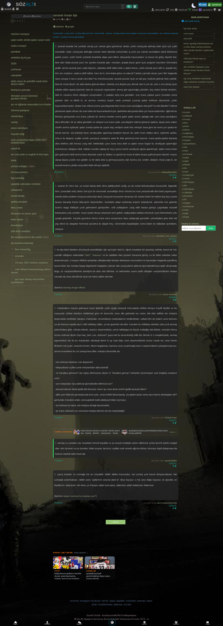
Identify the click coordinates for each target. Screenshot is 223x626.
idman (186, 130)
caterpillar (16, 75)
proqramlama (189, 144)
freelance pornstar (20, 90)
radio (195, 9)
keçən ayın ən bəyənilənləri (148, 33)
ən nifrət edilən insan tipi (84, 33)
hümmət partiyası (20, 110)
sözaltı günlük (58, 33)
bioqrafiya (187, 196)
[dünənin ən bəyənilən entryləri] (215, 9)
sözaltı (186, 112)
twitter (104, 601)
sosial (185, 179)
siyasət (186, 140)
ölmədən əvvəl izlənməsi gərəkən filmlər (31, 97)
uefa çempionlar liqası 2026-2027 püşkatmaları (29, 141)
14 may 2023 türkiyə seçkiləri (31, 262)
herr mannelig (22, 249)
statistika (131, 601)
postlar (182, 9)
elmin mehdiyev (19, 128)
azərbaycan (188, 206)
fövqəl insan (171, 417)
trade (13, 160)
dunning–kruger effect (73, 287)
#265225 (172, 506)
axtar (211, 228)
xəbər (185, 161)
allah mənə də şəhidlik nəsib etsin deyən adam (29, 82)
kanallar (190, 108)
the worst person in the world (30, 237)
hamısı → (173, 432)
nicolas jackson (19, 172)
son (172, 9)
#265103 (172, 463)
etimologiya (188, 182)
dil (184, 199)
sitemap (141, 601)
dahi (87, 255)
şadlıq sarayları (19, 201)
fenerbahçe (32, 225)
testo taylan (17, 219)
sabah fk (15, 148)
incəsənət (187, 154)
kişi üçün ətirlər (199, 28)
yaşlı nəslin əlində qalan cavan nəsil (30, 40)
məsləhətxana (200, 17)
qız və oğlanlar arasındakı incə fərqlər (31, 104)
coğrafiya (187, 192)
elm (184, 147)
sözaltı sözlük (99, 33)
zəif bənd (16, 69)
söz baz (127, 604)
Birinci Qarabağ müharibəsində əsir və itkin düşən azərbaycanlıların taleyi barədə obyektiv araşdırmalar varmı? (199, 48)
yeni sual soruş (191, 21)
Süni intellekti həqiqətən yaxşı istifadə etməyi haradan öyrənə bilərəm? (199, 70)
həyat (185, 217)
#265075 (172, 420)
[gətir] (129, 6)
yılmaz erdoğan (22, 166)
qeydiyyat (216, 4)
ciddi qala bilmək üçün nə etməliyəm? (199, 60)
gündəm (37, 16)
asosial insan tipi (65, 15)
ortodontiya (17, 116)
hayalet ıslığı (17, 134)
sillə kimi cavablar (20, 231)
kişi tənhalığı (17, 178)
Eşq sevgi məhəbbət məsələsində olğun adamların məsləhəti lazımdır (199, 80)
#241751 (172, 239)
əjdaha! (59, 172)
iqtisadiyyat (188, 189)
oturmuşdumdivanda (167, 503)
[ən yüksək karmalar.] (219, 9)
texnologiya (188, 137)
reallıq (14, 122)
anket (185, 158)
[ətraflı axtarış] (135, 6)
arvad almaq (32, 196)
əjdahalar (60, 26)
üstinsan (97, 255)
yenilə (28, 16)
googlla (70, 26)
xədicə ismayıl (18, 46)
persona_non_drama (167, 236)
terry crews (17, 207)
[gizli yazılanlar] (14, 9)
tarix (185, 151)
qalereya (207, 9)
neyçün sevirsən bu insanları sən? (79, 496)
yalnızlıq (109, 33)
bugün (7, 9)
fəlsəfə (186, 165)
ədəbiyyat (187, 116)
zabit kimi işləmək (199, 87)
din (184, 168)
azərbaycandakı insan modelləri (125, 33)
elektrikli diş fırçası (21, 57)
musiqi (186, 119)
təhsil (185, 126)
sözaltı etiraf (69, 33)
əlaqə (112, 601)
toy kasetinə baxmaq (22, 243)
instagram (85, 601)
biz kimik (74, 601)
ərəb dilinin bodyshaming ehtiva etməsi (31, 271)
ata (161, 33)
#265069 (172, 297)
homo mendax (170, 294)
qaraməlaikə (171, 460)
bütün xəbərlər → (81, 553)
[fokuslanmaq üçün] (18, 9)
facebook (95, 601)
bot (184, 186)
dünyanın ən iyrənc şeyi (23, 213)
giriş (204, 4)
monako (19, 255)
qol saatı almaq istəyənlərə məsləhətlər (27, 281)
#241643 (172, 175)
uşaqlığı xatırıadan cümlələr (26, 184)
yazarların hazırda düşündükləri (72, 37)
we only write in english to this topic (30, 154)
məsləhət (160, 9)
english (186, 203)
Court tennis (199, 33)
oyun (185, 172)
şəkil (185, 213)
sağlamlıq (187, 133)
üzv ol (115, 522)
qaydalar (120, 601)
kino (185, 123)
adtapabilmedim (169, 172)
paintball (15, 51)
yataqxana (16, 190)
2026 (13, 63)
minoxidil (199, 38)
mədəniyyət (188, 175)
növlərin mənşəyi (20, 34)
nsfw (185, 210)
